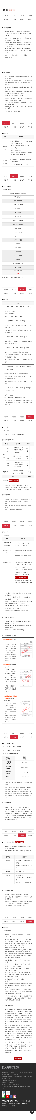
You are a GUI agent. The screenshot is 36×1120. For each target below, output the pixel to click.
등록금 (14, 19)
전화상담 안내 (25, 1103)
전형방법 (30, 16)
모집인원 (14, 16)
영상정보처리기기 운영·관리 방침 (22, 1101)
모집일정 (22, 16)
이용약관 (4, 1103)
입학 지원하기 (18, 1058)
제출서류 (6, 19)
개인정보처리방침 (7, 1101)
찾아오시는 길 (5, 1106)
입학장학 (22, 19)
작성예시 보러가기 (13, 480)
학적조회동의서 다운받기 (21, 577)
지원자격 (6, 16)
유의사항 (30, 19)
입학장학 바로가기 (19, 842)
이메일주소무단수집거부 (14, 1103)
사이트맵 (12, 1106)
